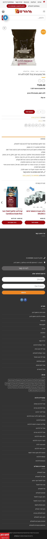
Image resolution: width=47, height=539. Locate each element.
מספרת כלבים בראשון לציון (37, 316)
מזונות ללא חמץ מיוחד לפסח (36, 453)
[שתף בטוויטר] (36, 125)
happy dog (34, 383)
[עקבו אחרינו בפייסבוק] (25, 299)
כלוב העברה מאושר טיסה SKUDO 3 (35, 212)
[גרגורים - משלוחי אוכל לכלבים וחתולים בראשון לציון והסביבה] (23, 11)
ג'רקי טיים (15, 387)
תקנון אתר (42, 324)
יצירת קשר (18, 2)
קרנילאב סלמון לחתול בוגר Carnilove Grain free (12, 212)
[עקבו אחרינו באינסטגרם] (21, 299)
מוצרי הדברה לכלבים (39, 440)
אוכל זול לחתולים (40, 476)
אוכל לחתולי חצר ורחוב (38, 481)
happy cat (41, 383)
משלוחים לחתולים (34, 6)
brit (36, 380)
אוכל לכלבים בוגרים (39, 408)
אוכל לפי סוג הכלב (40, 349)
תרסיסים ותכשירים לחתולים (37, 525)
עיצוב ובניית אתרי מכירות (32, 533)
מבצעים (26, 2)
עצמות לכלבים (41, 457)
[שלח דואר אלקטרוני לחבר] (33, 125)
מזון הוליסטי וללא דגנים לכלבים (36, 416)
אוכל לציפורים (41, 369)
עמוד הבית (42, 71)
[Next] (1, 207)
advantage (41, 380)
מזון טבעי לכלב (40, 444)
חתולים (32, 71)
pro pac (35, 387)
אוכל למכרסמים (40, 365)
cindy (23, 380)
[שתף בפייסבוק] (39, 125)
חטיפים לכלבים (41, 420)
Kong (27, 383)
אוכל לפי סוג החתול (39, 357)
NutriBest (21, 383)
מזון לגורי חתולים (40, 509)
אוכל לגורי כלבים (40, 412)
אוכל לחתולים (41, 472)
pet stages (8, 383)
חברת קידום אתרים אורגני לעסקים (17, 533)
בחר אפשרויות (12, 222)
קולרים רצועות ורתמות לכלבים (36, 424)
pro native (41, 387)
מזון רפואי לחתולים (39, 517)
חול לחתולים (26, 71)
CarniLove (30, 380)
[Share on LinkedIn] (26, 125)
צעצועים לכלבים (40, 461)
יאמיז (10, 387)
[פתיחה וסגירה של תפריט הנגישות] (5, 18)
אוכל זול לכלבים (40, 428)
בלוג (44, 337)
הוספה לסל (29, 112)
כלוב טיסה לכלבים (40, 436)
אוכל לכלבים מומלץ (39, 404)
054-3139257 (26, 175)
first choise (11, 380)
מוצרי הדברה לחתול (39, 501)
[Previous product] (39, 80)
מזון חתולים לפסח (40, 505)
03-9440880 (35, 175)
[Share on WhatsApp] (43, 125)
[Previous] (45, 207)
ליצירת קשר (23, 268)
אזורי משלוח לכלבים (39, 345)
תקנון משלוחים (41, 361)
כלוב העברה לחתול (39, 497)
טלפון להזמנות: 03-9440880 (34, 258)
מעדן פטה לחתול (33, 390)
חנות (37, 71)
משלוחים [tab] (43, 139)
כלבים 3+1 (41, 390)
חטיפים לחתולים (40, 493)
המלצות (33, 2)
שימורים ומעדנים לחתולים (37, 521)
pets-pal (40, 121)
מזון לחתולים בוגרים (39, 513)
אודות (39, 2)
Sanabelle (28, 387)
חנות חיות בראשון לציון (38, 312)
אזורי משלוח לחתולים (39, 353)
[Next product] (43, 80)
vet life (21, 387)
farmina (18, 380)
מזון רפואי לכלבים (40, 448)
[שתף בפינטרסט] (29, 125)
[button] (44, 11)
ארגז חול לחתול (40, 485)
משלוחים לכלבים (8, 2)
